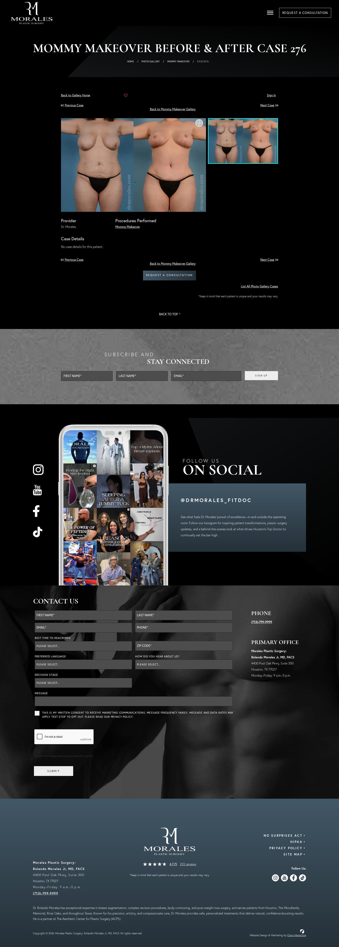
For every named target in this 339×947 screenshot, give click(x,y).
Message (41, 693)
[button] (74, 105)
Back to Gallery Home (75, 95)
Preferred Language (50, 656)
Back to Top (168, 314)
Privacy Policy (122, 717)
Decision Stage (46, 675)
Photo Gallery (150, 61)
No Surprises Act (283, 835)
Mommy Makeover (178, 61)
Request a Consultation (169, 275)
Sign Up (261, 375)
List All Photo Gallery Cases (259, 286)
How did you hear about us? (157, 656)
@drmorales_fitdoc (216, 500)
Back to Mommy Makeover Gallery (173, 109)
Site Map (293, 854)
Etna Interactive (296, 935)
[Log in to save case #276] (126, 95)
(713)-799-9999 (261, 622)
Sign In (271, 95)
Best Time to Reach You (52, 638)
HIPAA (296, 842)
